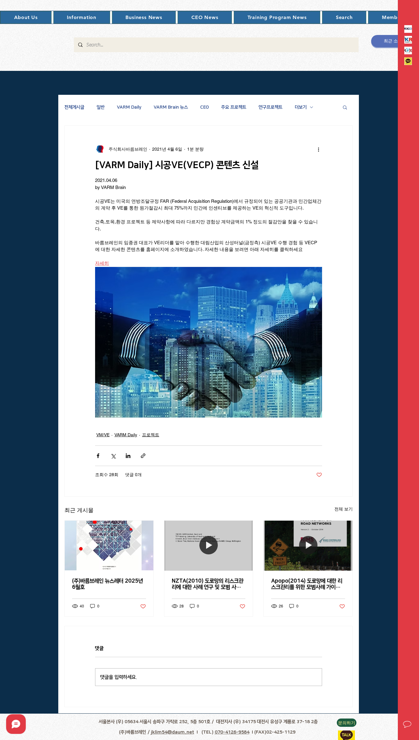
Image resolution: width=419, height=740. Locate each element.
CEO (204, 107)
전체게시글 (74, 107)
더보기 (301, 107)
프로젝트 (150, 434)
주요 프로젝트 (233, 107)
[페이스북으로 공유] (98, 456)
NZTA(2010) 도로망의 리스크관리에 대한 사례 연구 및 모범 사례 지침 (207, 584)
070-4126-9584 (232, 732)
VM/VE (103, 434)
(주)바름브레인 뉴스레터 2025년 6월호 (107, 584)
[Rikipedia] (408, 29)
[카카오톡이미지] (408, 61)
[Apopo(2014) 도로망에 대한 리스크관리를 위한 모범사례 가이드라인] (308, 545)
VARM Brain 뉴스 (171, 107)
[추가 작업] (318, 149)
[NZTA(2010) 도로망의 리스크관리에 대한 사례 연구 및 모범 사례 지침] (208, 545)
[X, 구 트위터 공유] (113, 456)
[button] (26, 17)
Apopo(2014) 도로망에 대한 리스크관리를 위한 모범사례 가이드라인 (308, 584)
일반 (101, 107)
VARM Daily (129, 107)
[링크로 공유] (143, 456)
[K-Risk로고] (408, 40)
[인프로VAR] (408, 50)
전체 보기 (343, 509)
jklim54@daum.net (172, 732)
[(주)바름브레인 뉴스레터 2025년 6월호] (109, 545)
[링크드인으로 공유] (128, 456)
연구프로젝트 (271, 107)
